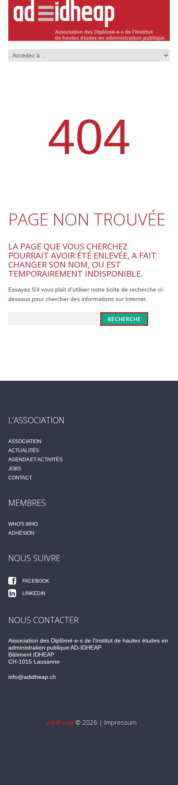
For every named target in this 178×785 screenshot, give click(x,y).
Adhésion (21, 533)
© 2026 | (75, 722)
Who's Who (23, 524)
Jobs (14, 469)
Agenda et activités (35, 459)
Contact (20, 478)
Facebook (35, 581)
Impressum (120, 722)
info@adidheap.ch (32, 677)
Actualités (23, 450)
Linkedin (33, 593)
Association (24, 441)
